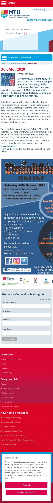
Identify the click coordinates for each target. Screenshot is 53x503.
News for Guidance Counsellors (16, 63)
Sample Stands (7, 402)
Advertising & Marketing (11, 418)
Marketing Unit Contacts (11, 359)
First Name (7, 311)
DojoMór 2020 (32, 63)
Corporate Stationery (9, 406)
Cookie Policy (10, 478)
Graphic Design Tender (10, 389)
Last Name (6, 320)
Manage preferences (26, 492)
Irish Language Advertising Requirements (17, 440)
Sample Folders (7, 397)
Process (3, 384)
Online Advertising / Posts (11, 431)
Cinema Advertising (9, 427)
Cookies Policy (6, 373)
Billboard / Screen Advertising (13, 435)
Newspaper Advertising (10, 422)
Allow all (26, 485)
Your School (8, 329)
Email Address (9, 302)
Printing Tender (7, 393)
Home (3, 63)
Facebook (4, 368)
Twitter (3, 364)
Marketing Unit (24, 14)
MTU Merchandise (8, 444)
